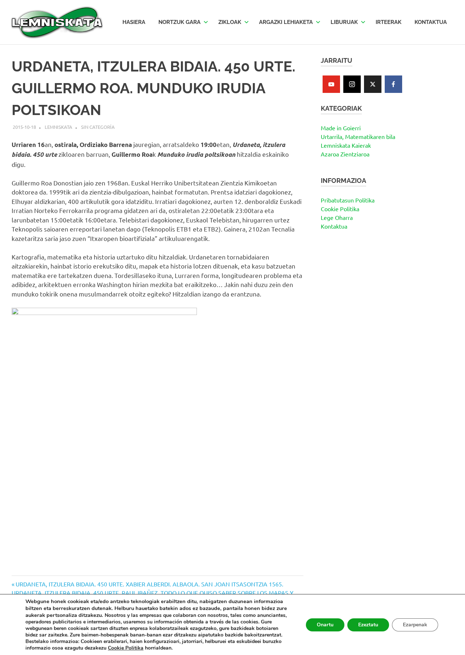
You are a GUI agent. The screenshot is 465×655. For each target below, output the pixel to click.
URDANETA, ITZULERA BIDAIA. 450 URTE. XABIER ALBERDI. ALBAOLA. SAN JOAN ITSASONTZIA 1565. (149, 584)
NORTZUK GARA (179, 22)
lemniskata (58, 127)
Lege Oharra (337, 217)
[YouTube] (331, 84)
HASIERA (133, 22)
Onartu (325, 624)
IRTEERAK (388, 22)
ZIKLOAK (229, 22)
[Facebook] (393, 84)
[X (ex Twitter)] (372, 84)
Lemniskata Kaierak (346, 145)
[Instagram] (352, 84)
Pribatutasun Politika (348, 200)
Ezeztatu (368, 624)
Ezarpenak (415, 624)
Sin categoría (98, 127)
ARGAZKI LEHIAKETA (286, 22)
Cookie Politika (340, 208)
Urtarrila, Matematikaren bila (358, 136)
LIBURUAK (344, 22)
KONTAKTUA (431, 22)
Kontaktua (334, 226)
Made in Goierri (341, 127)
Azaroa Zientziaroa (345, 153)
